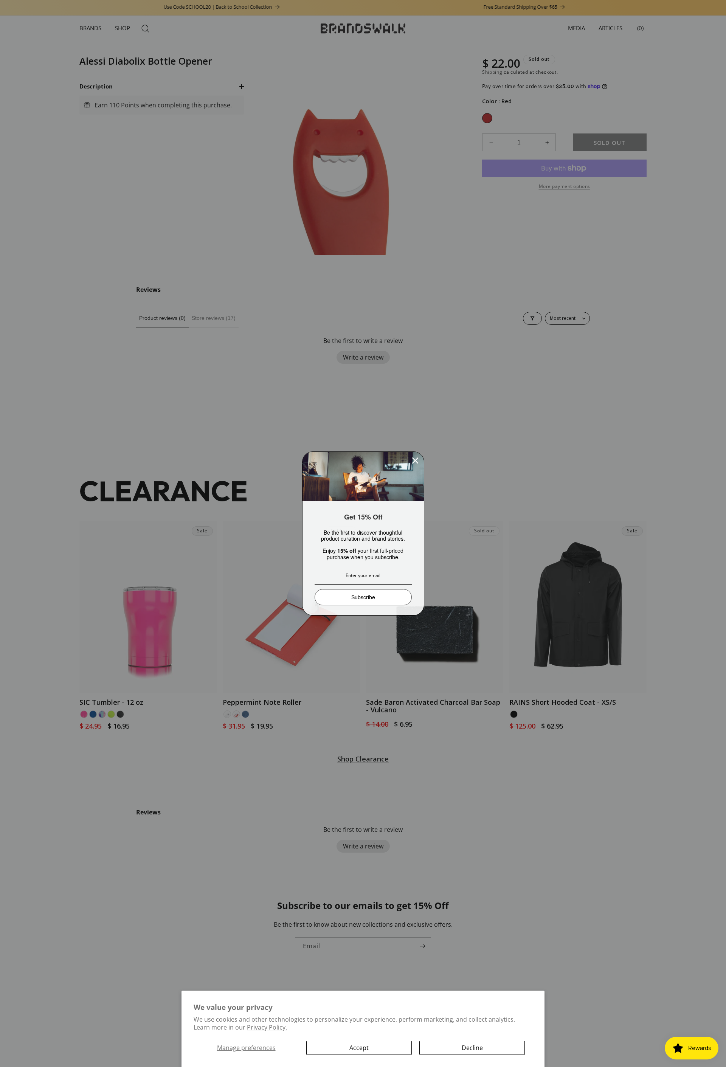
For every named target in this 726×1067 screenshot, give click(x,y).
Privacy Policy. (267, 1027)
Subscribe (363, 597)
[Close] (415, 460)
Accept (359, 1048)
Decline (472, 1048)
